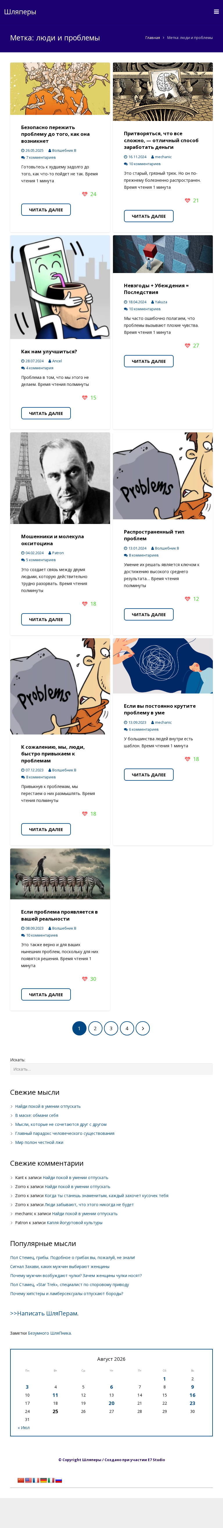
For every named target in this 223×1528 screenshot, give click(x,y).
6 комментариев (144, 729)
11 (55, 1395)
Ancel (57, 361)
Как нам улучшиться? (49, 351)
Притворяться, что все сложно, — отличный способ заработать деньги (161, 140)
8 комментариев (144, 555)
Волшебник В (64, 150)
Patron (58, 552)
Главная (152, 37)
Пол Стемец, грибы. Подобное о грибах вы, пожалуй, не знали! (72, 1257)
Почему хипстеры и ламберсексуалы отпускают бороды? (66, 1293)
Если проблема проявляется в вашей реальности (59, 915)
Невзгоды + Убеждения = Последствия (156, 289)
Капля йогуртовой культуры (74, 1222)
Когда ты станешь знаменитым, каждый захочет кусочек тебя (106, 1195)
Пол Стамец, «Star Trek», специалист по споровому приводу (69, 1284)
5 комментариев (41, 559)
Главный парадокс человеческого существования (64, 1133)
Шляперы (20, 11)
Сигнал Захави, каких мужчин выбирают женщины (59, 1266)
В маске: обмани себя (36, 1115)
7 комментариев (41, 157)
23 (192, 1403)
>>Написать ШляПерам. (44, 1313)
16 (192, 1395)
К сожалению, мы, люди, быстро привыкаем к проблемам (53, 754)
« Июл (24, 1427)
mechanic (163, 156)
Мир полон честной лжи (39, 1142)
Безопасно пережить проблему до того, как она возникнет (55, 134)
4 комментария (39, 367)
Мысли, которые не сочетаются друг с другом (61, 1124)
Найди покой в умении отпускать (48, 1106)
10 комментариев (145, 163)
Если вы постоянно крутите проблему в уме (160, 709)
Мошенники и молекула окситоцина (52, 540)
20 (111, 1403)
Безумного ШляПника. (50, 1333)
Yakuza (161, 301)
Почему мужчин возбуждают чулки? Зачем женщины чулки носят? (76, 1275)
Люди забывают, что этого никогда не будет (89, 1204)
